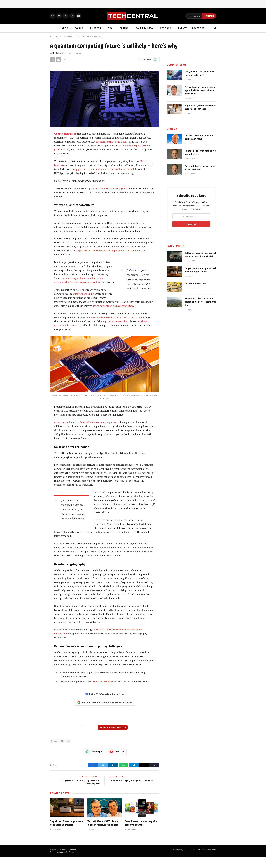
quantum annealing (83, 293)
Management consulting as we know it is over (200, 152)
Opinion (124, 28)
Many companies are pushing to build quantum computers (85, 422)
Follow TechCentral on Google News (106, 694)
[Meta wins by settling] (174, 287)
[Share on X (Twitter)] (52, 59)
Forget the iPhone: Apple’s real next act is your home (67, 823)
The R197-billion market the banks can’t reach (199, 137)
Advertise (198, 28)
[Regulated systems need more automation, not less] (174, 109)
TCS (110, 28)
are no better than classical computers (113, 305)
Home (52, 36)
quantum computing (99, 188)
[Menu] (51, 28)
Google (54, 741)
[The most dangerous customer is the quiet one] (174, 169)
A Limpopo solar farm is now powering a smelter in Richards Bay (200, 302)
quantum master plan (115, 321)
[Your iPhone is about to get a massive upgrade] (142, 807)
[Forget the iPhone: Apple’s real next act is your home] (67, 807)
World (79, 28)
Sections (165, 28)
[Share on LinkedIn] (58, 59)
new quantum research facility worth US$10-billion (117, 317)
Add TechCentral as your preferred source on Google (107, 702)
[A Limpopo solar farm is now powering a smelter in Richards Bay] (174, 302)
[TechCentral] (133, 16)
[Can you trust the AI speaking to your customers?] (174, 75)
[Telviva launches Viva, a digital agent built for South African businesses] (174, 90)
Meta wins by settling (195, 283)
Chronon (72, 852)
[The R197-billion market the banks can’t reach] (174, 139)
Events (182, 28)
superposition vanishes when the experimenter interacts (106, 250)
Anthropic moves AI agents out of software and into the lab (200, 255)
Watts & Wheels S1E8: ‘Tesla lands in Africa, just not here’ (103, 823)
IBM (62, 741)
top (68, 741)
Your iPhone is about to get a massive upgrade (141, 823)
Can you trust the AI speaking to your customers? (200, 73)
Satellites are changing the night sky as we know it (131, 780)
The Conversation (59, 53)
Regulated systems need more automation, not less (200, 107)
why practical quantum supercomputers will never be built (104, 169)
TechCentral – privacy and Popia (203, 849)
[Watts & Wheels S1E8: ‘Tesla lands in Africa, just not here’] (104, 807)
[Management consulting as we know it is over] (174, 154)
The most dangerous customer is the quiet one (200, 168)
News (65, 28)
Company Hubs (144, 28)
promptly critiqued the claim (111, 141)
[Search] (214, 28)
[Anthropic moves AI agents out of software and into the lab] (174, 256)
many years (121, 188)
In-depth (95, 28)
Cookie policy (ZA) (179, 849)
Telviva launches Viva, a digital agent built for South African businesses (200, 90)
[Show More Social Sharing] (64, 59)
